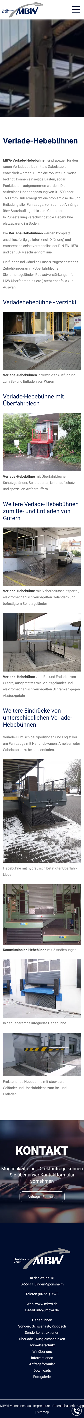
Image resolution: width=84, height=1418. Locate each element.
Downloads (42, 1370)
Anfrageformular (42, 1364)
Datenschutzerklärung (68, 1406)
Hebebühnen (42, 1320)
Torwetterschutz (42, 1345)
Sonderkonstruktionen (42, 1332)
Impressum (41, 1406)
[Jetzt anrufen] (77, 1411)
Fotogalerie (42, 1377)
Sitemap (43, 1412)
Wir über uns (42, 1351)
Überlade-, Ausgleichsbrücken (42, 1339)
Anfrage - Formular (42, 1197)
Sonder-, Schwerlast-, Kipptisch (42, 1326)
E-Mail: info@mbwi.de (42, 1310)
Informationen (42, 1358)
